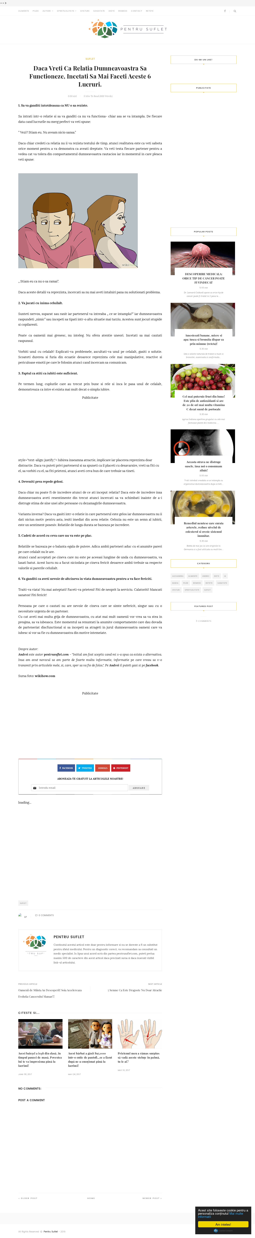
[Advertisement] (90, 427)
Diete (112, 11)
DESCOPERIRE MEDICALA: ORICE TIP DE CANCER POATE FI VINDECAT (203, 278)
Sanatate (99, 11)
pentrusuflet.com (56, 654)
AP (25, 917)
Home (91, 1198)
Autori (47, 11)
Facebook (67, 768)
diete (216, 576)
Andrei (23, 654)
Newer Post (151, 1198)
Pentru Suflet (51, 1232)
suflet (90, 59)
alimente (193, 576)
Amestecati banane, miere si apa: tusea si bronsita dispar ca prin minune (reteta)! (204, 339)
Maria (175, 583)
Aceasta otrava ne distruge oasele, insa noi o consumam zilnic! (203, 466)
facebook (152, 665)
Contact (136, 11)
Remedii (122, 11)
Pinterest (122, 768)
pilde (185, 583)
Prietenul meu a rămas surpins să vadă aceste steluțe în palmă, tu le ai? (139, 1057)
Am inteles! (223, 1224)
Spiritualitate (65, 11)
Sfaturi (85, 11)
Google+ (103, 768)
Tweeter (87, 768)
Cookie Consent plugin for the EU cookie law (223, 1231)
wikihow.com (45, 676)
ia (225, 576)
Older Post (29, 1198)
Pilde (36, 11)
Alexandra (178, 576)
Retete (150, 11)
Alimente (23, 11)
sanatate (222, 583)
